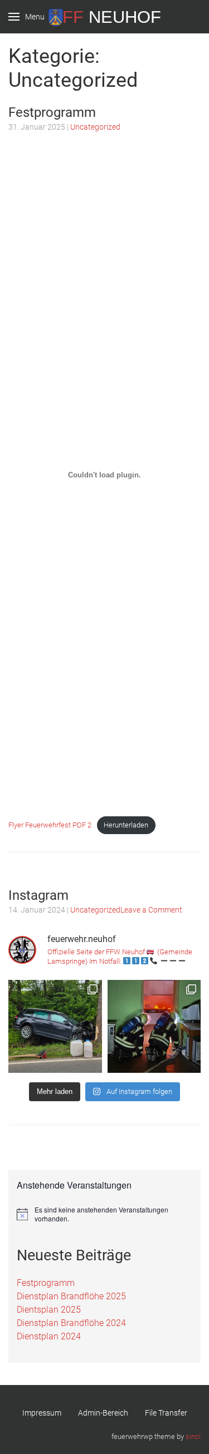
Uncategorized (95, 126)
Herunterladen (126, 825)
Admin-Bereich (103, 1412)
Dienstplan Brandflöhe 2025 (71, 1296)
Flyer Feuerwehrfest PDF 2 (49, 825)
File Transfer (166, 1412)
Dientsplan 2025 (49, 1309)
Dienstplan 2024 (49, 1336)
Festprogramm (52, 112)
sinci (193, 1436)
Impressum (41, 1412)
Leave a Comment (151, 909)
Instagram (38, 895)
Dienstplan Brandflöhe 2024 (71, 1323)
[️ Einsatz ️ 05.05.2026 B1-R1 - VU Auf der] (55, 1026)
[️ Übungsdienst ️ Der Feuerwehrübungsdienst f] (154, 1026)
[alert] (104, 1214)
